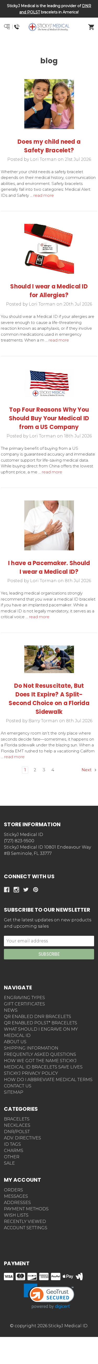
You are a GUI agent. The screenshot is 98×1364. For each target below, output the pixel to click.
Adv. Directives (22, 1137)
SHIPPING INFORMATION (31, 1048)
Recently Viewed (25, 1221)
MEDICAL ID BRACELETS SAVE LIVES (43, 1067)
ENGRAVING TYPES (24, 997)
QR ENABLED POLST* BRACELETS (40, 1022)
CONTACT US (17, 1085)
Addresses (17, 1202)
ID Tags (12, 1144)
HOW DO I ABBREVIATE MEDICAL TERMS (48, 1079)
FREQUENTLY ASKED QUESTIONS (40, 1054)
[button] (49, 46)
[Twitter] (26, 889)
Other (11, 1156)
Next (87, 769)
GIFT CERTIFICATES (24, 1003)
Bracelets (17, 1119)
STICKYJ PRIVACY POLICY (31, 1073)
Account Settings (25, 1227)
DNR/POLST (17, 1131)
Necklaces (17, 1125)
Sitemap (13, 1092)
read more (43, 195)
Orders (13, 1189)
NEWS (11, 1010)
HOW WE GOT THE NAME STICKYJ (40, 1060)
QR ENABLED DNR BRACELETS (37, 1016)
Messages (16, 1196)
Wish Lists (16, 1215)
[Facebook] (6, 889)
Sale (9, 1163)
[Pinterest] (35, 889)
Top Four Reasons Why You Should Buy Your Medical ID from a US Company (49, 418)
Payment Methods (26, 1208)
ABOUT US (15, 1041)
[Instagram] (16, 889)
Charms (13, 1150)
